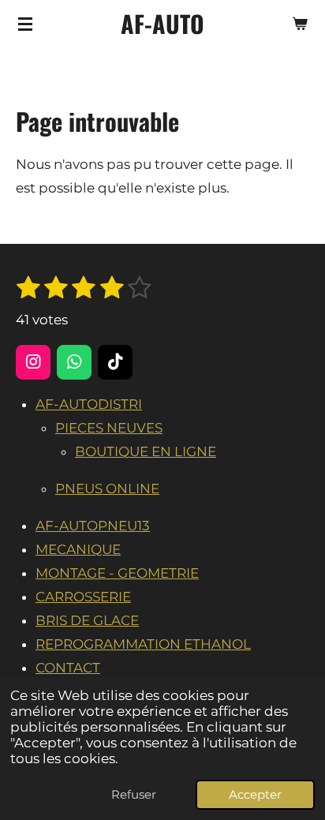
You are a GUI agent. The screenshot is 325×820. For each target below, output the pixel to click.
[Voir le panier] (299, 23)
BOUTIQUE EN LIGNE (145, 451)
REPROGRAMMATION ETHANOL (143, 644)
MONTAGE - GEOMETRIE (117, 573)
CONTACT (67, 668)
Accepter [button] (255, 794)
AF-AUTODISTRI (88, 404)
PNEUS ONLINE (107, 488)
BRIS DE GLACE (87, 620)
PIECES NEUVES (108, 428)
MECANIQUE (78, 549)
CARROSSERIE (83, 597)
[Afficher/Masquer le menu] (25, 23)
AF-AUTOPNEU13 (92, 526)
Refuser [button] (133, 794)
